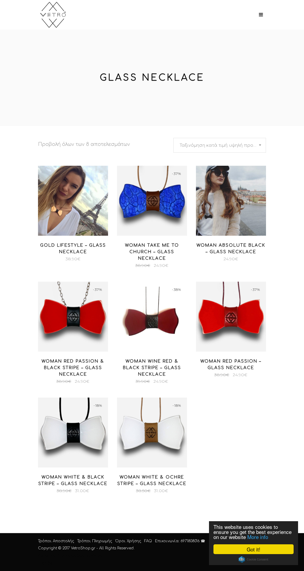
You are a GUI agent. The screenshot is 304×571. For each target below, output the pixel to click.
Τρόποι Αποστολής (56, 541)
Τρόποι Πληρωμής (94, 541)
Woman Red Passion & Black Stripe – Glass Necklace (73, 368)
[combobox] (219, 145)
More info (257, 536)
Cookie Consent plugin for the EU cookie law (253, 559)
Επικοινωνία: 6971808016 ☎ (180, 541)
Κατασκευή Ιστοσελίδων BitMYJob (70, 556)
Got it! (253, 549)
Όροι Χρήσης (128, 541)
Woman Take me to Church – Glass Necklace (152, 252)
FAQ (148, 541)
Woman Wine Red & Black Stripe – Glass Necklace (152, 368)
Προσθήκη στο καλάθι (44, 259)
